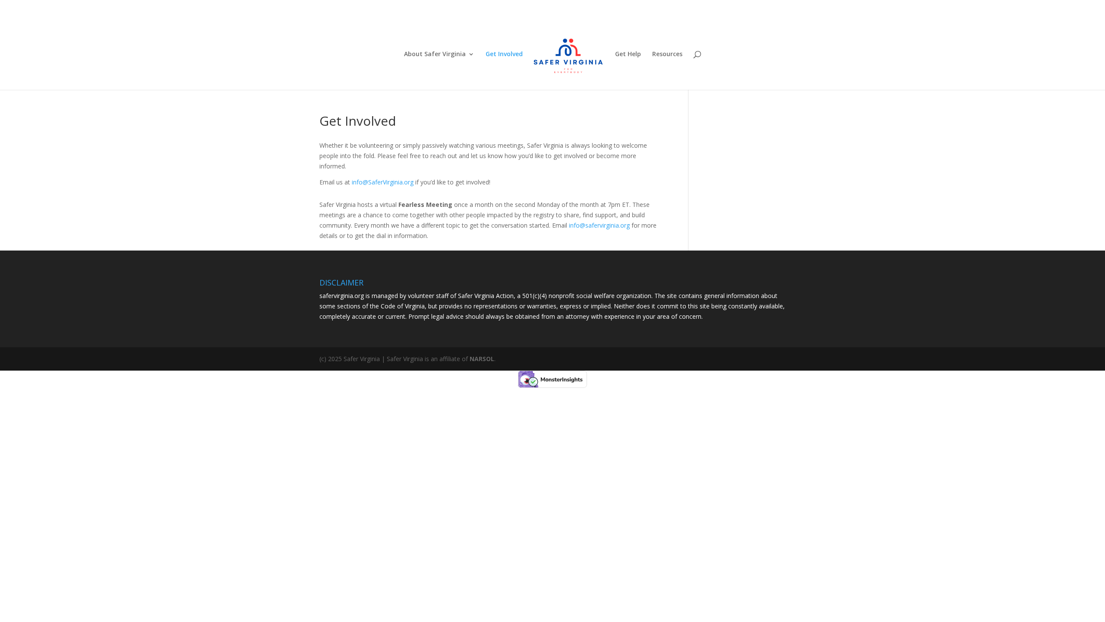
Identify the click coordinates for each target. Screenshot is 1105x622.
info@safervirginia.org (599, 225)
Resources (667, 54)
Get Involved (504, 54)
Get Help (628, 54)
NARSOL (482, 359)
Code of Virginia (403, 306)
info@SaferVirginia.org (383, 182)
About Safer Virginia (435, 54)
